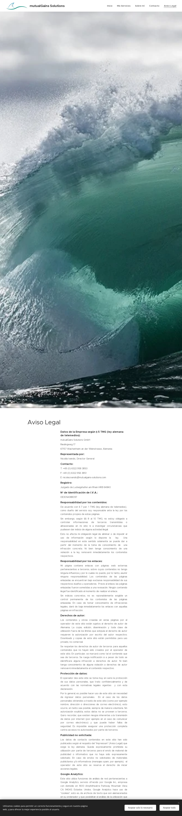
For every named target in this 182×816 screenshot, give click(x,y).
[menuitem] (110, 5)
